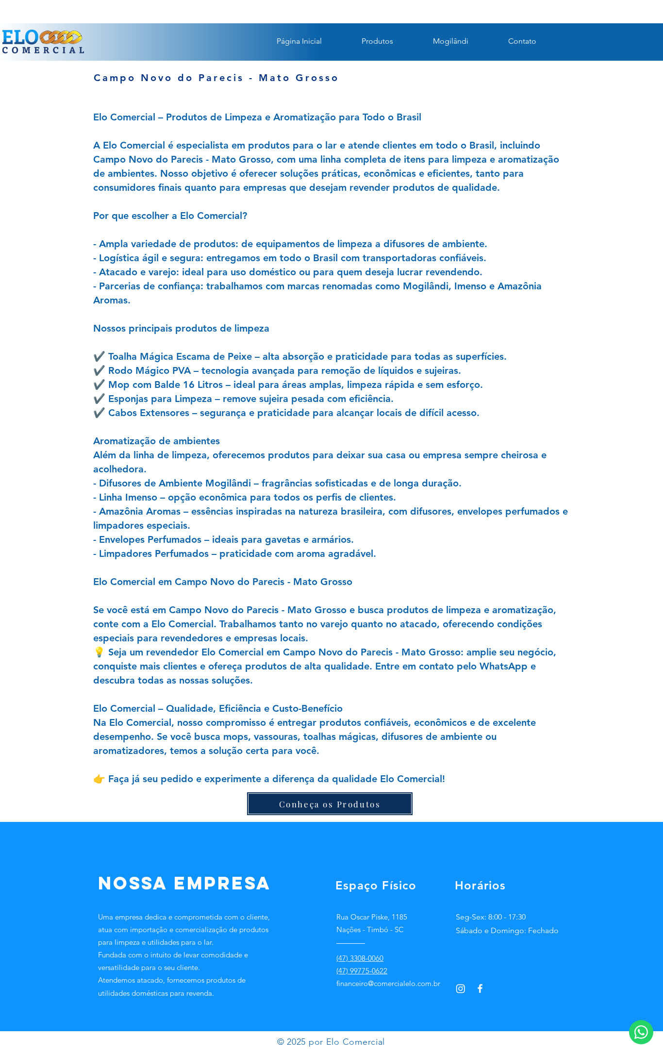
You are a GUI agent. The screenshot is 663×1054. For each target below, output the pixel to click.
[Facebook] (480, 988)
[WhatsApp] (641, 1032)
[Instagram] (460, 988)
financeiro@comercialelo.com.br (388, 983)
